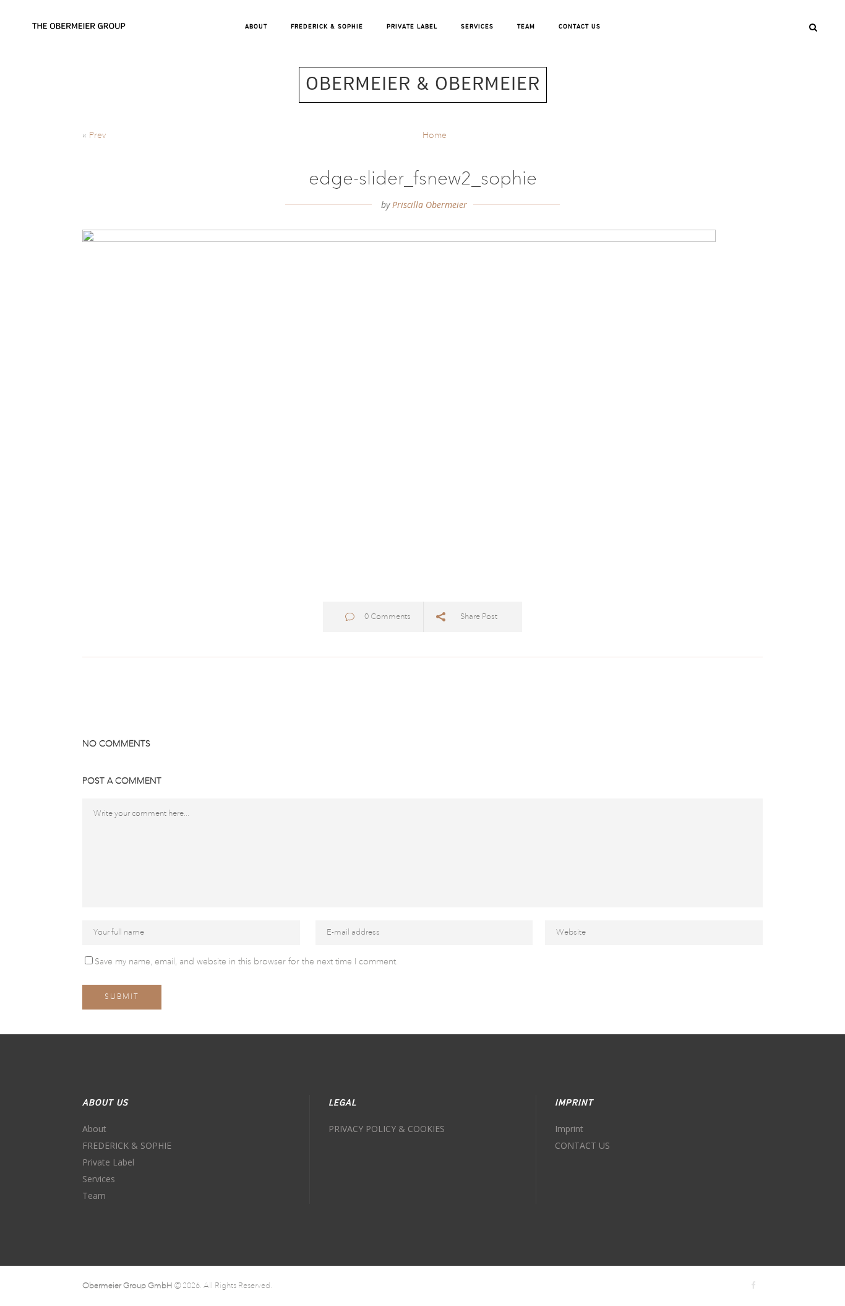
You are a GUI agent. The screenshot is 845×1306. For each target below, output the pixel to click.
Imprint (569, 1129)
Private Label (108, 1162)
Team (94, 1195)
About (94, 1129)
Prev (97, 135)
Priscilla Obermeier (429, 204)
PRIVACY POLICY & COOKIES (386, 1129)
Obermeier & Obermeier (423, 85)
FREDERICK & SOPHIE (126, 1145)
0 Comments (387, 617)
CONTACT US (582, 1145)
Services (98, 1179)
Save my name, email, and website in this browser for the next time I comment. (246, 962)
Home (434, 135)
